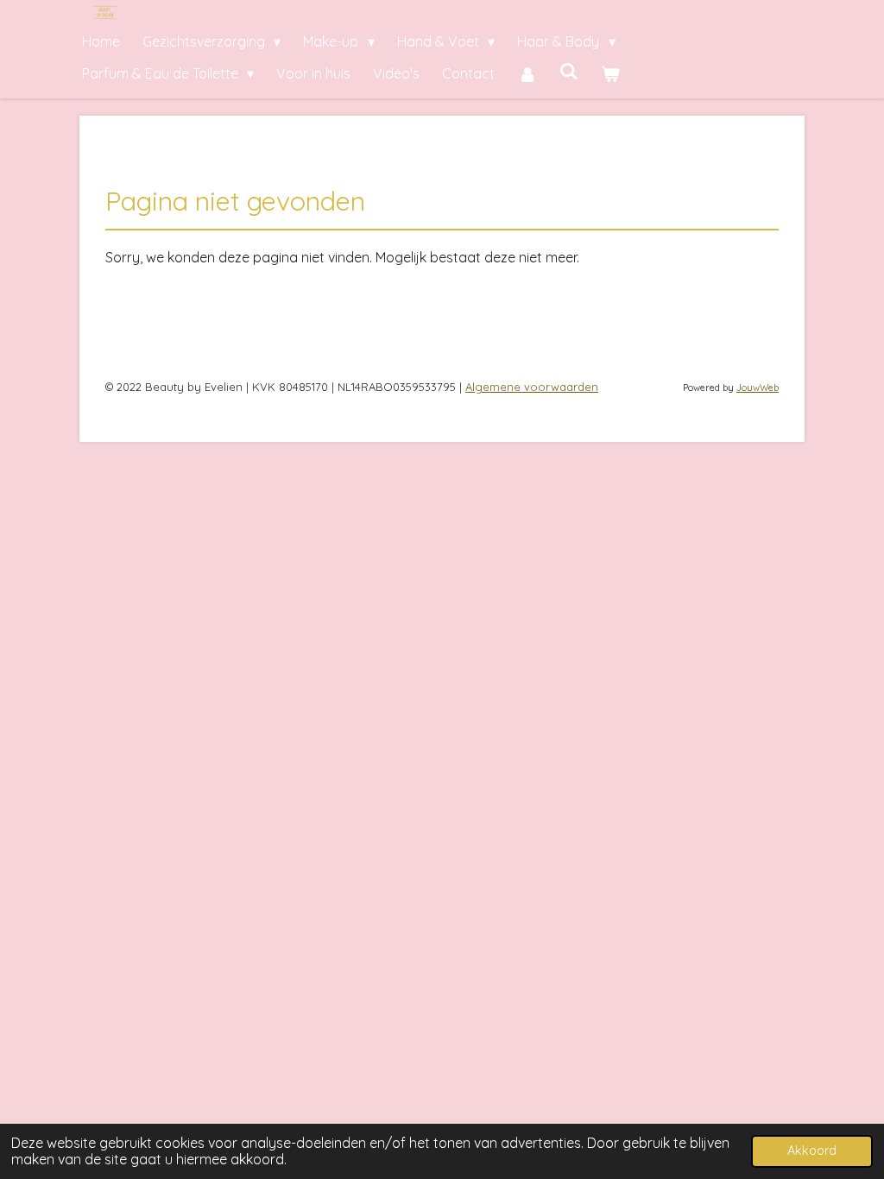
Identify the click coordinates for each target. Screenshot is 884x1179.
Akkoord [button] (812, 1150)
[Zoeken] (569, 71)
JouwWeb (757, 387)
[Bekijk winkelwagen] (610, 74)
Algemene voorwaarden (531, 387)
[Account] (526, 74)
